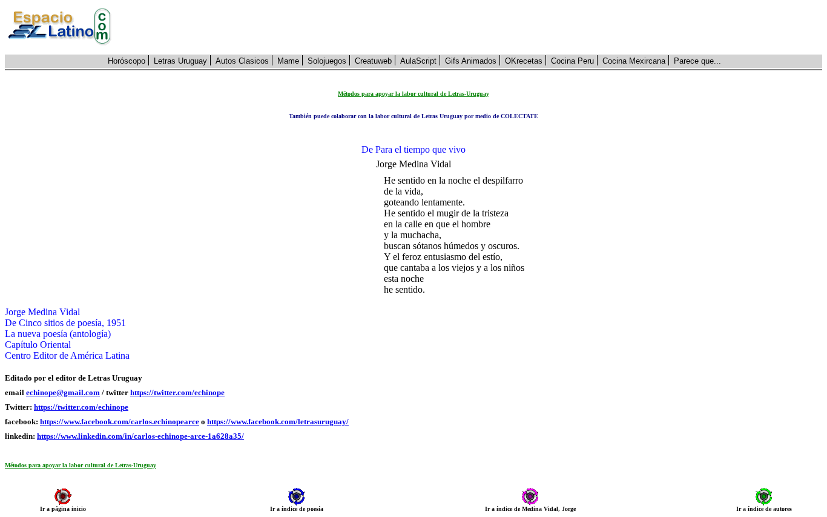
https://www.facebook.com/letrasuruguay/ (278, 421)
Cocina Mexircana (633, 60)
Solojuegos (327, 60)
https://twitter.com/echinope (177, 392)
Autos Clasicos (242, 60)
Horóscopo (126, 60)
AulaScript (418, 60)
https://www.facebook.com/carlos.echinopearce (119, 421)
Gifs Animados (470, 60)
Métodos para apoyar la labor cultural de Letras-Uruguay (80, 465)
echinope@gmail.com (63, 392)
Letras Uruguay (180, 60)
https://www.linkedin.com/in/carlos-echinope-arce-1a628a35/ (140, 436)
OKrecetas (523, 60)
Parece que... (697, 60)
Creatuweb (373, 60)
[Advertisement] (473, 27)
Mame (288, 60)
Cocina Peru (572, 60)
